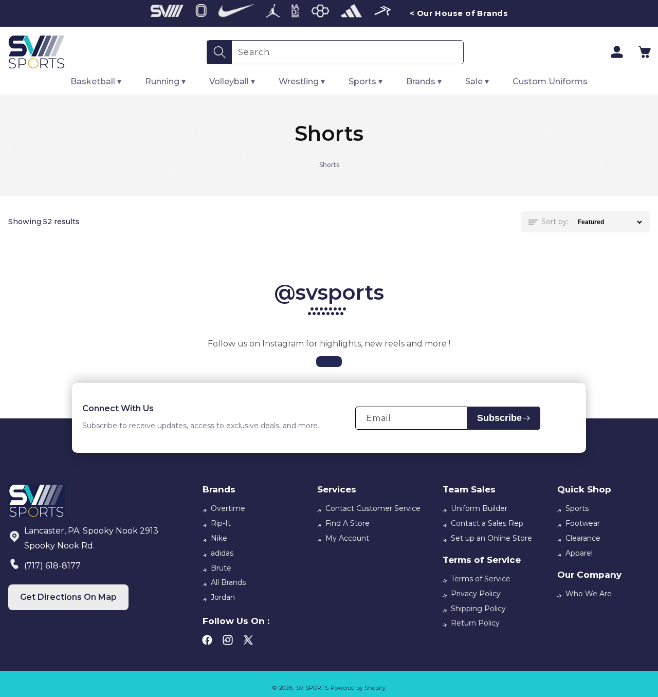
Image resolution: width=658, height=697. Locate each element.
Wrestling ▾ (302, 81)
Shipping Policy (478, 608)
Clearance (582, 538)
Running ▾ (165, 81)
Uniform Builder (479, 508)
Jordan (223, 597)
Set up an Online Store (491, 538)
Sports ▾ (365, 81)
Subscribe (499, 418)
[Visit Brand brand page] (167, 13)
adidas (222, 553)
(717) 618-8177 (52, 566)
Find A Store (347, 523)
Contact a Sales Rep (487, 523)
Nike (219, 538)
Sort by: (555, 221)
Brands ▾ (424, 81)
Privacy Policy (476, 593)
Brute (221, 568)
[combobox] (347, 52)
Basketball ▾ (95, 81)
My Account (347, 538)
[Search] (219, 52)
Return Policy (475, 623)
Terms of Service (480, 578)
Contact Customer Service (373, 508)
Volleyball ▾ (232, 81)
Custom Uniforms (550, 81)
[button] (644, 52)
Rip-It (221, 523)
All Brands (228, 582)
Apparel (579, 553)
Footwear (582, 523)
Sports (577, 508)
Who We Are (588, 593)
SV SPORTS (312, 687)
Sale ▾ (477, 81)
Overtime (228, 508)
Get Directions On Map (68, 597)
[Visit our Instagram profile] (329, 361)
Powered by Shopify (358, 687)
